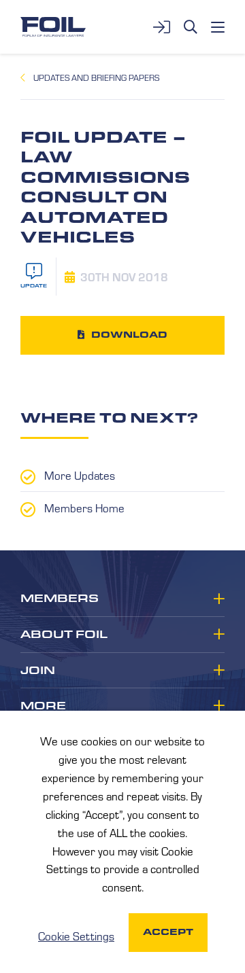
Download (129, 334)
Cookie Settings (76, 935)
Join (37, 670)
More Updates (79, 475)
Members (59, 598)
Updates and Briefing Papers (96, 77)
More (43, 705)
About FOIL (64, 634)
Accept (168, 931)
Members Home (84, 507)
